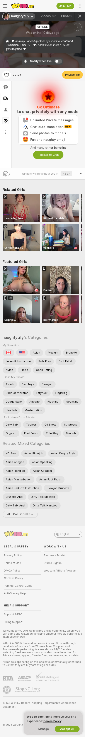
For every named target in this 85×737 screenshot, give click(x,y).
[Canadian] (8, 352)
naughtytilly (13, 337)
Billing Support (13, 622)
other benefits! (55, 147)
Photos (70, 16)
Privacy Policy (13, 555)
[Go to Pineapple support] (7, 690)
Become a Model (54, 555)
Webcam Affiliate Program (60, 570)
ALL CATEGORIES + (20, 514)
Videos (48, 16)
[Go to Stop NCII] (28, 689)
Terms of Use (12, 563)
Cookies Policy (13, 578)
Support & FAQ (13, 614)
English (65, 534)
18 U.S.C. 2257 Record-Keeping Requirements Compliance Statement (39, 704)
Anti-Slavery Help (15, 593)
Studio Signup (53, 563)
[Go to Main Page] (26, 5)
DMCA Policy (12, 570)
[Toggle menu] (5, 6)
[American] (22, 352)
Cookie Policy (52, 721)
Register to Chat (48, 154)
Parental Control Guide (18, 585)
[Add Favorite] (6, 74)
